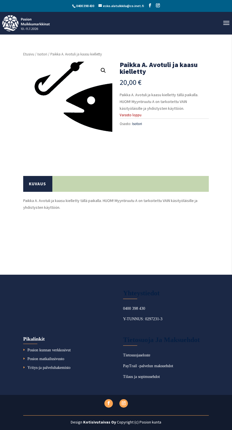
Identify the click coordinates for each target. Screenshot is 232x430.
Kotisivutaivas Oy (99, 422)
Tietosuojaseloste (136, 355)
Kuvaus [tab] (37, 183)
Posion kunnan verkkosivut (49, 350)
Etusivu (28, 54)
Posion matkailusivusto (45, 359)
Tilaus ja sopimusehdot (141, 377)
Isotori (42, 54)
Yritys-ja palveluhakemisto (48, 368)
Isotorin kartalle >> (43, 253)
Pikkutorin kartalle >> (45, 234)
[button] (103, 70)
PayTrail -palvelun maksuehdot (148, 366)
